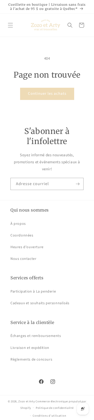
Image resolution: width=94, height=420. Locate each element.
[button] (10, 25)
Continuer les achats (47, 93)
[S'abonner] (77, 184)
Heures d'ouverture (27, 247)
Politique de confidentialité (55, 408)
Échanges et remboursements (35, 335)
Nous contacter (23, 258)
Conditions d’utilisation (49, 416)
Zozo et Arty (26, 401)
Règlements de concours (31, 359)
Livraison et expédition (29, 347)
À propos (18, 223)
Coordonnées (21, 235)
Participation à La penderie (33, 291)
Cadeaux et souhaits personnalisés (39, 303)
